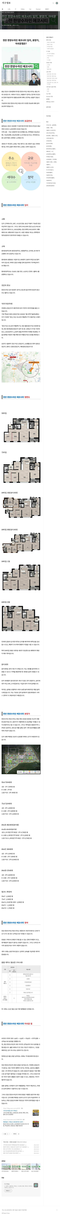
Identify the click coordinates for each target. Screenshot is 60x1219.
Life (9, 9)
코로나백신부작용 (50, 133)
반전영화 (48, 135)
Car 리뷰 (48, 94)
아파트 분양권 (13, 1142)
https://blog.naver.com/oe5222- (11, 1108)
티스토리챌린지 (49, 170)
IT (15, 9)
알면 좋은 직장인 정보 (52, 78)
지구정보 (6, 3)
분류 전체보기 (49, 37)
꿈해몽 (48, 99)
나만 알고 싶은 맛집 (51, 87)
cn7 (52, 151)
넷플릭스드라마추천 (50, 130)
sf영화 (54, 162)
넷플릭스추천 (54, 135)
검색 (53, 3)
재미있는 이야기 (50, 102)
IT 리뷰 (48, 51)
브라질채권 (48, 159)
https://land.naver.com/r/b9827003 (12, 1119)
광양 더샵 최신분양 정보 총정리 (11, 1153)
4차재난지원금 (49, 156)
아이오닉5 (48, 125)
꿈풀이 (47, 9)
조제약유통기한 (49, 138)
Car (30, 9)
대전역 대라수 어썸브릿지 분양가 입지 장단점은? (15, 1147)
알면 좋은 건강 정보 (51, 74)
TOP (57, 1210)
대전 (48, 89)
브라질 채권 (49, 46)
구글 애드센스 (50, 55)
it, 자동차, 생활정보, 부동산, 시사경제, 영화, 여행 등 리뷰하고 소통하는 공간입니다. (18, 1186)
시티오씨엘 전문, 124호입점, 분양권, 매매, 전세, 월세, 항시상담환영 (15, 1113)
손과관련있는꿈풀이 (50, 154)
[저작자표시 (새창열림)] (18, 1134)
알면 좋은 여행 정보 (51, 80)
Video (22, 9)
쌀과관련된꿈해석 (50, 185)
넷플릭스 (48, 164)
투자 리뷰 (6, 1142)
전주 (48, 91)
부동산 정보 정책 (51, 42)
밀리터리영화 (49, 143)
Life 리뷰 (48, 72)
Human (38, 9)
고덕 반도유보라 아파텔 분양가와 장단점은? (14, 1145)
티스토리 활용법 (50, 53)
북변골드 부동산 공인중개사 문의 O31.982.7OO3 (13, 1122)
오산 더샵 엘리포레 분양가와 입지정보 (12, 1151)
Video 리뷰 (49, 62)
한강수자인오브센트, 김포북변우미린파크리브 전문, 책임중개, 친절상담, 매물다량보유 (16, 1124)
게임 (48, 58)
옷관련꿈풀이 (49, 172)
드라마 (48, 65)
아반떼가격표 (49, 175)
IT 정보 (48, 60)
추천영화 (54, 159)
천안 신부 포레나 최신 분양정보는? (11, 1149)
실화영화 (54, 125)
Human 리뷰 (49, 96)
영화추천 (48, 151)
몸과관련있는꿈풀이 (50, 149)
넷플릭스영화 (49, 162)
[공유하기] (7, 1134)
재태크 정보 (49, 44)
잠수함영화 (48, 146)
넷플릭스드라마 (49, 167)
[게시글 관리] (9, 1134)
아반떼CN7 (48, 180)
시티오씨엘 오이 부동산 (10, 1111)
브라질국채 (48, 141)
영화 (48, 67)
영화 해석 (49, 69)
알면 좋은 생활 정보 (51, 76)
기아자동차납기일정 (50, 183)
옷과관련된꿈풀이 (50, 178)
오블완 (47, 127)
